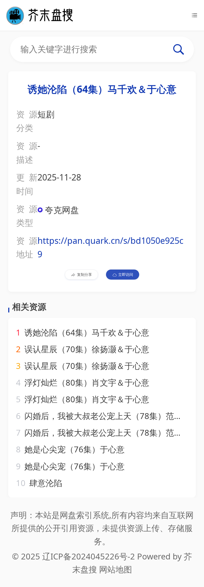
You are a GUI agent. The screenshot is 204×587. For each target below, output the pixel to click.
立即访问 (125, 274)
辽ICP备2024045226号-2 (88, 556)
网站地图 (115, 569)
